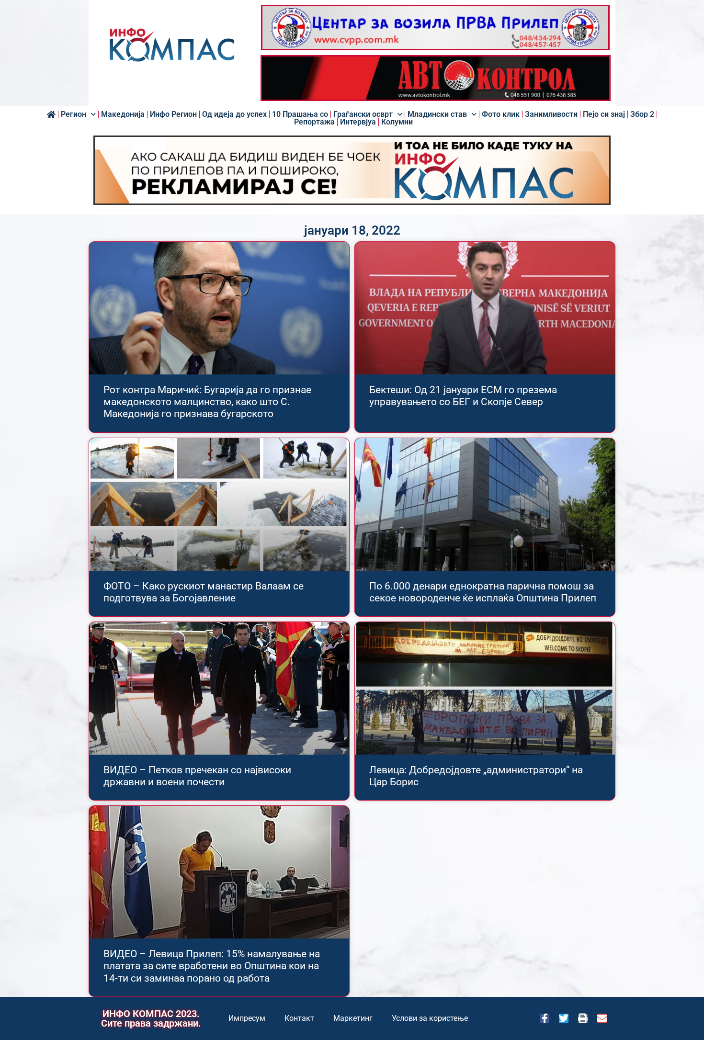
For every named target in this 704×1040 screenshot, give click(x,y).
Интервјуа (358, 122)
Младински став (437, 114)
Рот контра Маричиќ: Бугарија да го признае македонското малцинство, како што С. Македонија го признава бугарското (207, 401)
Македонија (123, 114)
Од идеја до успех (234, 114)
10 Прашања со (300, 114)
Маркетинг (353, 1018)
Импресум (246, 1018)
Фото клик (501, 114)
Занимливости (551, 114)
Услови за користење (430, 1018)
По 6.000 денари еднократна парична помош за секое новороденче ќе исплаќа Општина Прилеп (482, 592)
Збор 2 (642, 114)
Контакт (299, 1018)
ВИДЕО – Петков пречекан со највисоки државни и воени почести (197, 776)
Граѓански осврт (363, 114)
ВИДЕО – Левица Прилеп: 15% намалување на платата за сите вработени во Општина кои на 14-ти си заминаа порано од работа (211, 965)
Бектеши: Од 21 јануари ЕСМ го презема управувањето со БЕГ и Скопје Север (463, 395)
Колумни (397, 122)
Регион (73, 114)
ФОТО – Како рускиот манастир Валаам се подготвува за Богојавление (203, 592)
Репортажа (314, 122)
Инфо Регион (173, 114)
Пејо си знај (604, 114)
